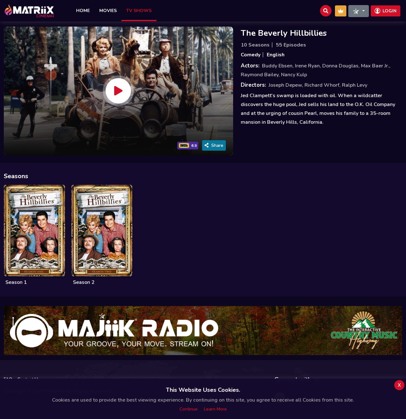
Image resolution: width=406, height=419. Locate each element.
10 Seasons (255, 44)
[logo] (29, 10)
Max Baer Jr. (375, 65)
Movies (108, 11)
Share (217, 145)
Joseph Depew (285, 85)
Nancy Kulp (294, 74)
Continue (189, 409)
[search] (325, 10)
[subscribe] (340, 10)
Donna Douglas (340, 65)
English (276, 54)
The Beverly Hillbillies (284, 33)
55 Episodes (291, 44)
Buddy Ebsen (277, 65)
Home (83, 11)
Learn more (215, 409)
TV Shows (139, 11)
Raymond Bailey (259, 74)
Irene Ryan (307, 65)
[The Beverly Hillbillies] (118, 90)
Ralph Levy (354, 85)
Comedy (250, 54)
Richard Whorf (321, 85)
